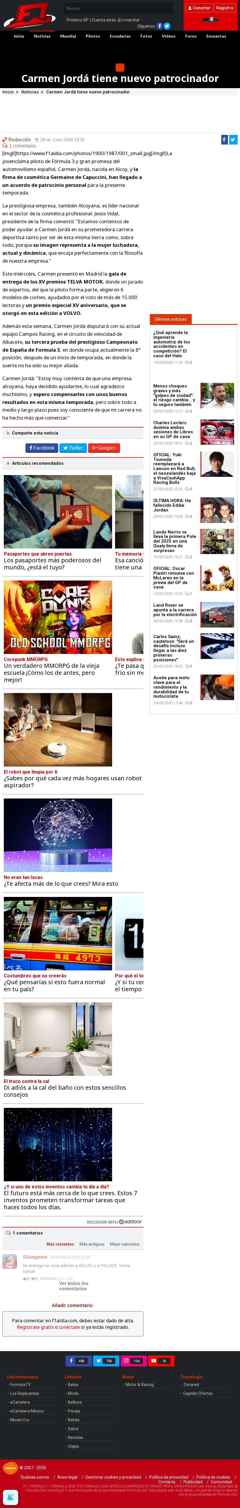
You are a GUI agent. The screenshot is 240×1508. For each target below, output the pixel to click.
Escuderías (120, 35)
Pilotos (93, 35)
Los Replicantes (24, 1393)
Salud (73, 1428)
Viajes (73, 1446)
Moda (73, 1393)
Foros (191, 35)
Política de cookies (213, 1477)
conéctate (69, 1327)
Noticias (42, 35)
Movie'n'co (20, 1420)
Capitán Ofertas (198, 1393)
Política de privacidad (168, 1477)
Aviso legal (67, 1477)
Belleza (75, 1402)
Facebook (43, 447)
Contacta (166, 1482)
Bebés (74, 1420)
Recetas (75, 1437)
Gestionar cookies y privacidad (113, 1477)
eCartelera (20, 1402)
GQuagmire (35, 1257)
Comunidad (221, 1482)
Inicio (19, 35)
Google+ (107, 447)
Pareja (74, 1411)
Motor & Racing (140, 1384)
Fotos (146, 35)
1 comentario (22, 145)
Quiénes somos (34, 1477)
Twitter (76, 447)
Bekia (73, 1384)
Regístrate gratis (35, 1327)
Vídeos (169, 35)
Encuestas (216, 35)
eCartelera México (27, 1411)
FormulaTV (20, 1384)
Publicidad (193, 1482)
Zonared (191, 1384)
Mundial (68, 35)
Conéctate (48, 1278)
